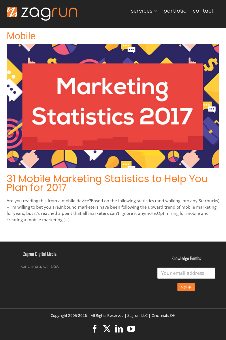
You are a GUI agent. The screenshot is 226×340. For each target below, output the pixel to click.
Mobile (105, 110)
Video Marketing (171, 110)
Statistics (119, 110)
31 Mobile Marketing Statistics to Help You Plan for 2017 (107, 183)
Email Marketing (84, 110)
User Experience (142, 110)
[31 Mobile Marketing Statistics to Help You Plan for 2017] (113, 106)
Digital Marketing (55, 110)
